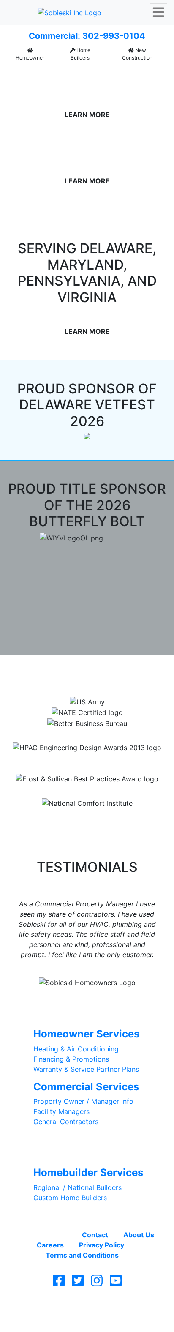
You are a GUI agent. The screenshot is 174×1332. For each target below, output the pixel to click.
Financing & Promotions (71, 1059)
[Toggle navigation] (158, 12)
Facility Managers (61, 1111)
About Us (138, 1235)
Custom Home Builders (70, 1197)
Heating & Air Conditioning (76, 1049)
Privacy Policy (101, 1245)
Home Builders (80, 54)
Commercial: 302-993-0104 (87, 36)
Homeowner (30, 58)
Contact (95, 1235)
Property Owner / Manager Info (83, 1101)
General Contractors (65, 1121)
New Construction (137, 54)
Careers (50, 1245)
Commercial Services (86, 1087)
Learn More (87, 114)
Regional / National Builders (77, 1187)
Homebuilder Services (88, 1172)
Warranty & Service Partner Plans (86, 1069)
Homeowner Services (86, 1034)
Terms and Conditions (82, 1255)
